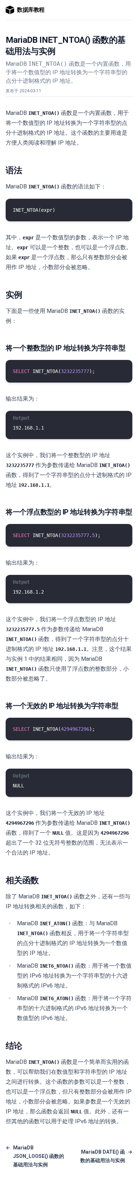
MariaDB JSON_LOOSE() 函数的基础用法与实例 (35, 1156)
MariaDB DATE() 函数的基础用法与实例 (106, 1156)
